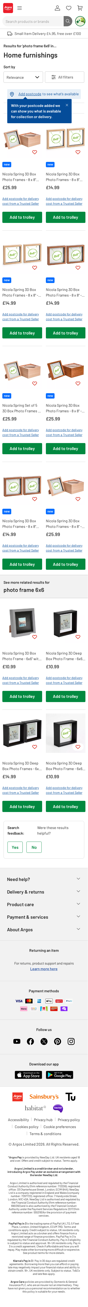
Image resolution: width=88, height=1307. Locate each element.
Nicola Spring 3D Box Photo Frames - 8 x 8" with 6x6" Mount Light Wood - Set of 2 (63, 177)
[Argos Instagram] (71, 1041)
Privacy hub (43, 1119)
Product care (20, 904)
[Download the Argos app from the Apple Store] (28, 1074)
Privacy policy (69, 1119)
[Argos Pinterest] (57, 1041)
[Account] (57, 8)
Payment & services (27, 917)
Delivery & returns (25, 891)
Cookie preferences (60, 1126)
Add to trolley (22, 217)
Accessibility (18, 1119)
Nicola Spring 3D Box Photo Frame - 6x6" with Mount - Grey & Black (21, 656)
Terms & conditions (45, 1133)
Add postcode (29, 94)
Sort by (9, 67)
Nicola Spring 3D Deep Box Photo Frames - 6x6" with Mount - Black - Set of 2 (22, 766)
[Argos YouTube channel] (16, 1041)
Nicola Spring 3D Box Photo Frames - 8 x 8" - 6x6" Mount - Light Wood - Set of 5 (65, 524)
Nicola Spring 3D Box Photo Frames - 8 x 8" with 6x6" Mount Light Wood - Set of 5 (19, 177)
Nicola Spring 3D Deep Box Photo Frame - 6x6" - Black (65, 766)
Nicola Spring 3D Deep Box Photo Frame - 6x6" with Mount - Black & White (64, 656)
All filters (65, 77)
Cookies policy (26, 1126)
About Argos (20, 929)
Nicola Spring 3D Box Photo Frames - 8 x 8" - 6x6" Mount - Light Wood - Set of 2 (21, 292)
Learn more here (44, 968)
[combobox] (33, 21)
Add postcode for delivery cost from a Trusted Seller (20, 201)
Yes (15, 847)
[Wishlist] (68, 8)
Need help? (18, 879)
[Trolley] (79, 8)
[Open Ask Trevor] (80, 21)
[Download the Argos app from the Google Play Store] (59, 1074)
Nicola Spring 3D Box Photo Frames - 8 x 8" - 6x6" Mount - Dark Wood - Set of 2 (65, 292)
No (34, 847)
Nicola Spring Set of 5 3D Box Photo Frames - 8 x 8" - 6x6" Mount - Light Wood (22, 408)
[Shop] (19, 8)
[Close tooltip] (67, 104)
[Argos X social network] (44, 1041)
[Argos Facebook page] (30, 1041)
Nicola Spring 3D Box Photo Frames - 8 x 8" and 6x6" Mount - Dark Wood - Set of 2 (19, 524)
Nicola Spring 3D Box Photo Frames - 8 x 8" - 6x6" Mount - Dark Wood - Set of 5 (65, 408)
